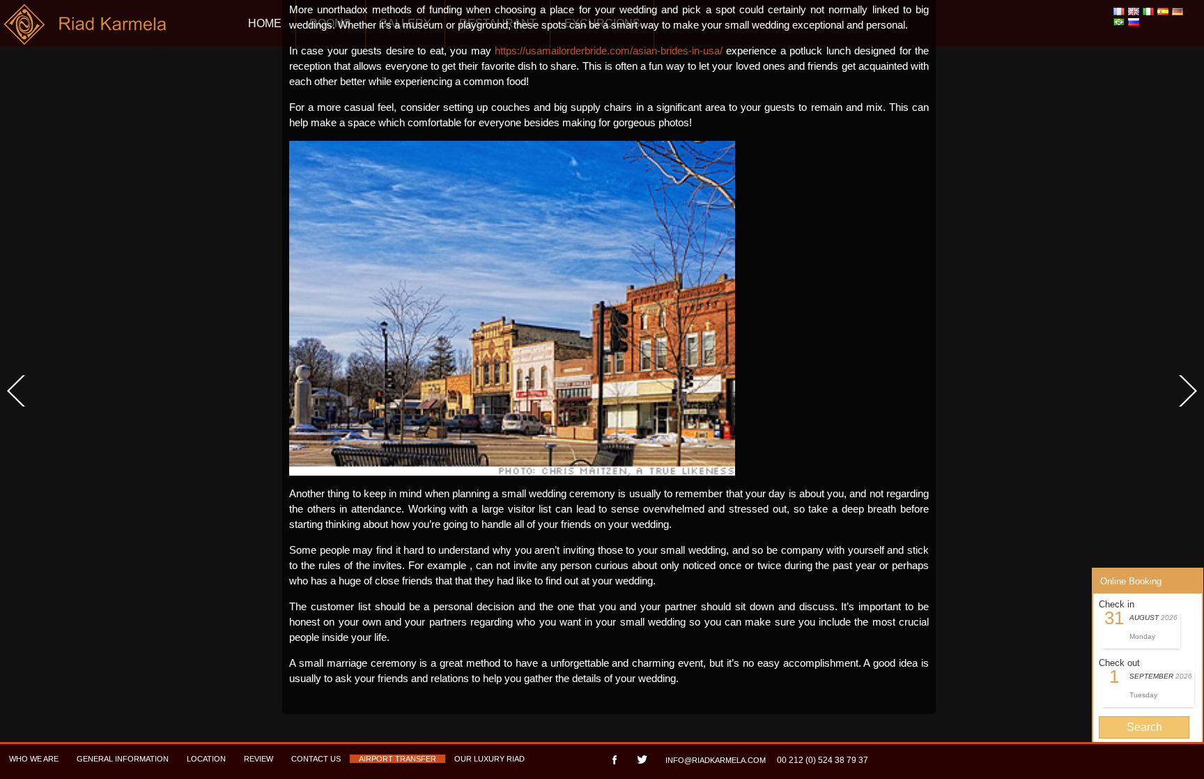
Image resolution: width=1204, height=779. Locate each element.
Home (264, 23)
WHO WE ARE (34, 759)
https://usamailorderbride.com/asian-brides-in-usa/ (609, 50)
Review (258, 759)
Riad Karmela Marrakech (86, 29)
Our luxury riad (489, 759)
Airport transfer (397, 759)
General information (123, 759)
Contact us (316, 759)
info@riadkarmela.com (715, 760)
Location (206, 759)
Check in (1116, 604)
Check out (1119, 663)
